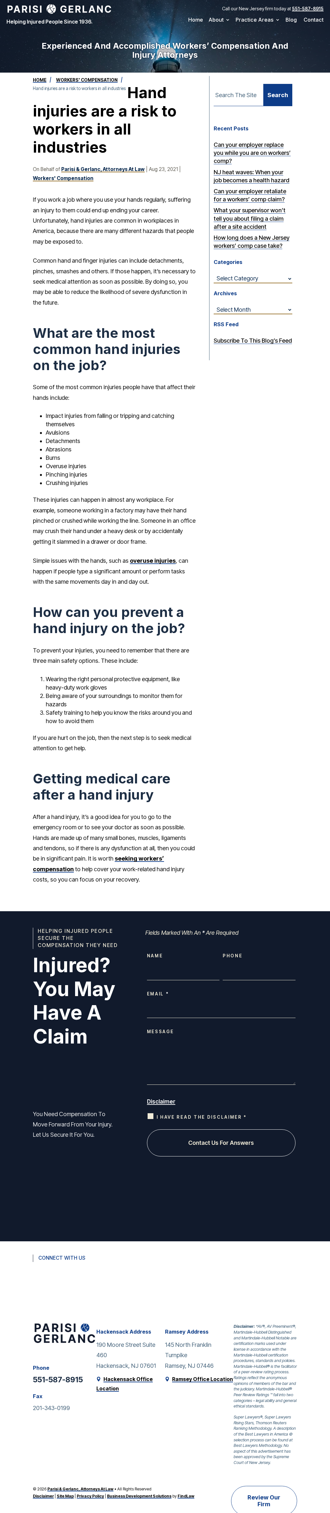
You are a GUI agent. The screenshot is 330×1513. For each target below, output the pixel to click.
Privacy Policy (90, 1496)
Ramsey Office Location (202, 1379)
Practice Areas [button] (255, 19)
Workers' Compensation (63, 178)
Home (195, 19)
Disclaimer (161, 1101)
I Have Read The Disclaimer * (202, 1117)
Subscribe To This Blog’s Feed (253, 340)
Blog (291, 19)
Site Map (65, 1496)
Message (160, 1031)
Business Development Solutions (139, 1496)
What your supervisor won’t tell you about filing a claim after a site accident (250, 218)
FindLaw (186, 1496)
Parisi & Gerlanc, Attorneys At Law (103, 169)
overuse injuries (153, 560)
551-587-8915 (308, 8)
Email (157, 993)
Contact (314, 19)
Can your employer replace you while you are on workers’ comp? (252, 152)
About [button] (216, 19)
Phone (233, 955)
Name (155, 955)
